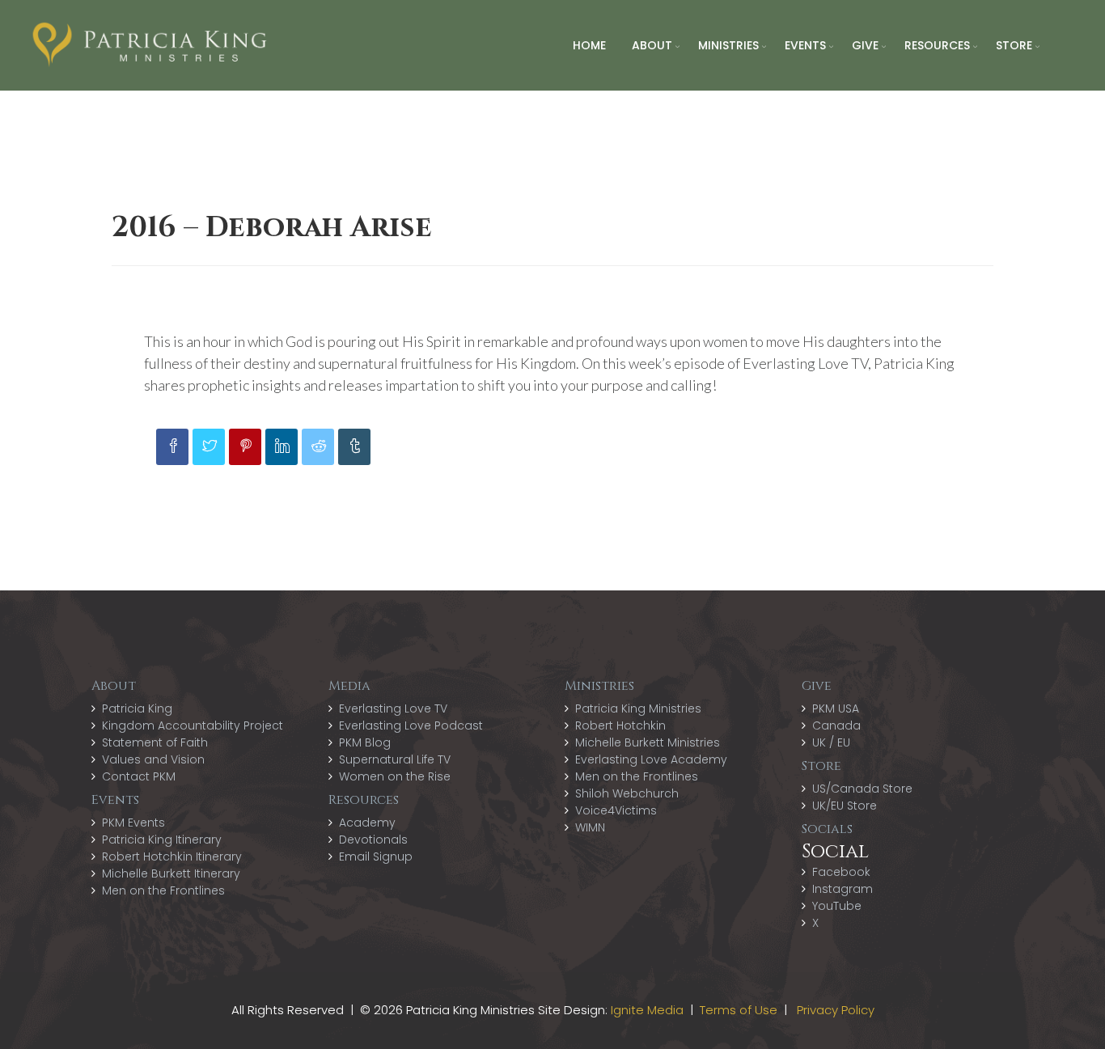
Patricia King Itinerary (162, 839)
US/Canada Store (862, 788)
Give (865, 45)
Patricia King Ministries (638, 708)
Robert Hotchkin (620, 725)
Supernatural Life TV (395, 759)
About (652, 45)
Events (805, 45)
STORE (1014, 45)
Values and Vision (153, 759)
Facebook (841, 872)
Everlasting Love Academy (651, 759)
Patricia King (137, 708)
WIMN (590, 827)
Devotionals (373, 839)
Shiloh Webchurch (627, 793)
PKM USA (835, 708)
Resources (937, 45)
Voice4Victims (616, 810)
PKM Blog (365, 742)
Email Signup (376, 856)
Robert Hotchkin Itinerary (172, 856)
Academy (367, 822)
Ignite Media (647, 1009)
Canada (836, 725)
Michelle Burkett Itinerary (171, 873)
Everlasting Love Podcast (411, 725)
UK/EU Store (844, 805)
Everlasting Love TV (393, 708)
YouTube (837, 906)
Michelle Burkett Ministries (647, 742)
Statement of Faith (155, 742)
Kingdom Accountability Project (192, 725)
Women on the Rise (395, 776)
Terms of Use (738, 1009)
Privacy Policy (835, 1009)
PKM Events (133, 822)
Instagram (842, 889)
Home (589, 45)
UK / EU (831, 742)
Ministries (728, 45)
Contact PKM (139, 776)
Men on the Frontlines (163, 890)
